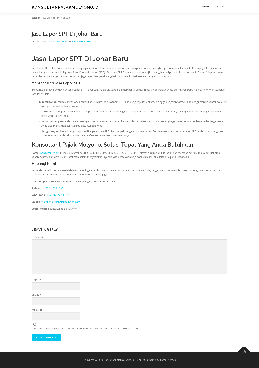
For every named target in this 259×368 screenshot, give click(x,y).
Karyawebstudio (83, 41)
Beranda (36, 17)
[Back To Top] (244, 351)
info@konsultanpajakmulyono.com (60, 201)
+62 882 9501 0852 (58, 195)
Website (37, 309)
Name (36, 279)
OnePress (142, 359)
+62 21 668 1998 (53, 188)
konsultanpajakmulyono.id (65, 7)
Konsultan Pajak (49, 152)
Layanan (221, 6)
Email (37, 294)
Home (206, 6)
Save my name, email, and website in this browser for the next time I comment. (88, 328)
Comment (39, 236)
